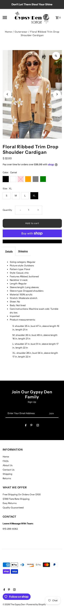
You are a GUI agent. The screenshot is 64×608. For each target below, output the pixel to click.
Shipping (23, 251)
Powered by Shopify (36, 604)
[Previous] (8, 94)
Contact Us (8, 469)
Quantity (7, 210)
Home (8, 31)
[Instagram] (37, 426)
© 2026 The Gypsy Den (14, 604)
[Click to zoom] (56, 56)
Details (9, 251)
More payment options (32, 241)
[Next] (57, 94)
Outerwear (21, 31)
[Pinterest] (31, 426)
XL (34, 195)
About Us (7, 465)
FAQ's (6, 461)
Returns (7, 478)
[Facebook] (25, 426)
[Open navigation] (7, 17)
